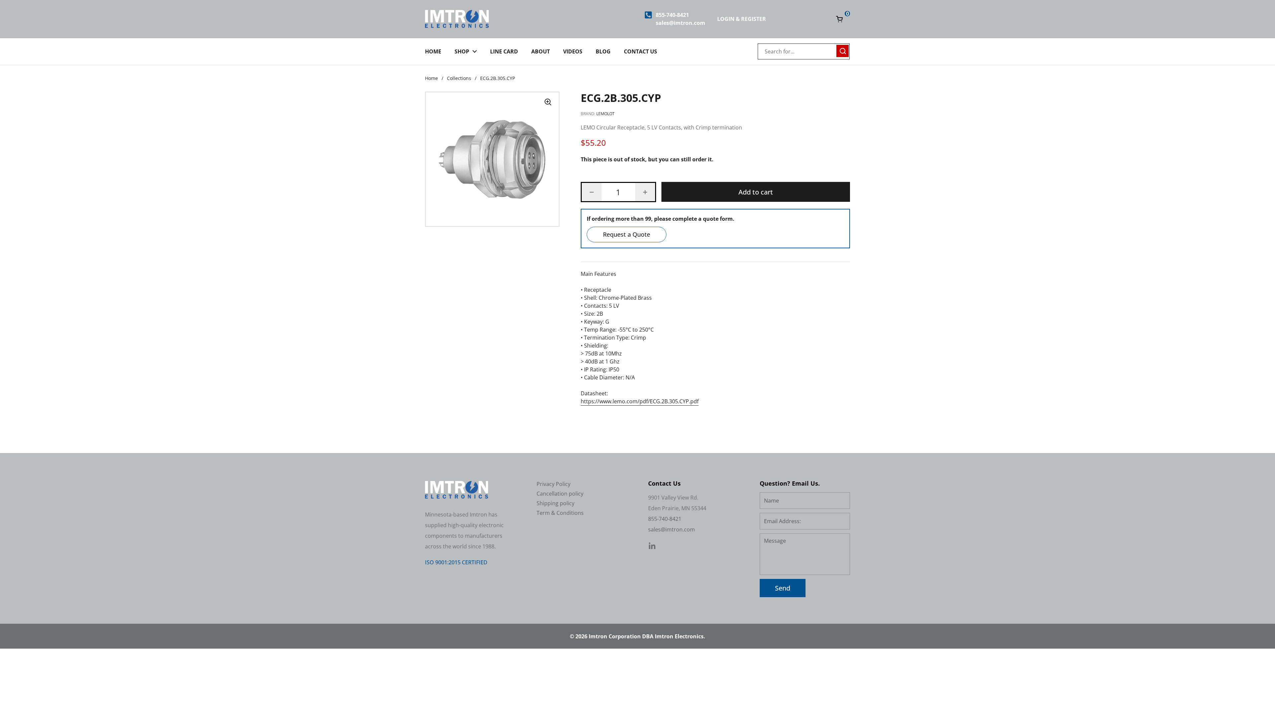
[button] (592, 192)
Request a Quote (626, 234)
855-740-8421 (672, 15)
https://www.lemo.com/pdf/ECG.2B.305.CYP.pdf (640, 401)
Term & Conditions (560, 513)
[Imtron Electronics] (457, 19)
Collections (459, 78)
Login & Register (741, 19)
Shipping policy (555, 503)
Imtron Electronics (679, 636)
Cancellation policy (560, 493)
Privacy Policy (553, 484)
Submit (842, 50)
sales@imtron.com (680, 23)
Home (431, 78)
